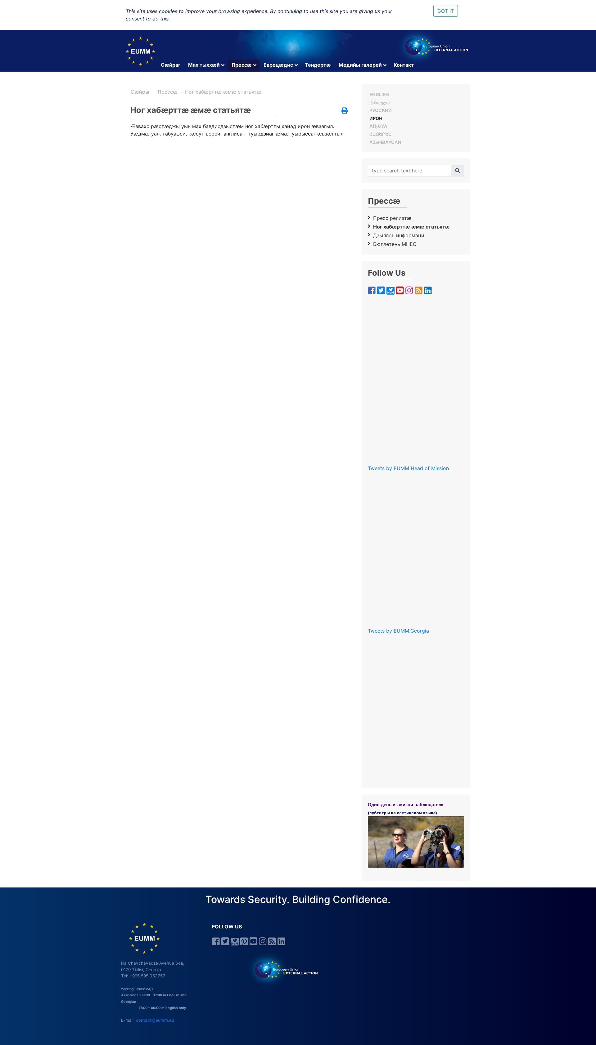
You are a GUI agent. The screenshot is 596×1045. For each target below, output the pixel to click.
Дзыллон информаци (398, 235)
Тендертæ (318, 65)
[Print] (344, 111)
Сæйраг (170, 65)
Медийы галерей (360, 65)
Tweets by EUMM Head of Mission (408, 468)
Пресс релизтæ (392, 218)
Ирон (375, 118)
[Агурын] (457, 170)
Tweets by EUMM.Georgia (398, 631)
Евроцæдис (278, 65)
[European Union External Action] (283, 969)
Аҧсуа (378, 126)
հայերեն (380, 134)
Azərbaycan (385, 142)
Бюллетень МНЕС (395, 244)
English (379, 94)
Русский (380, 110)
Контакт (404, 65)
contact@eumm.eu (155, 1020)
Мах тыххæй (204, 65)
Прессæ (242, 65)
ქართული (379, 102)
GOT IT (445, 11)
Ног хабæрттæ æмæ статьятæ (223, 92)
